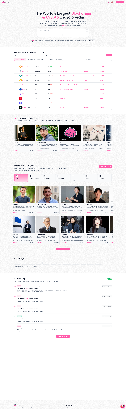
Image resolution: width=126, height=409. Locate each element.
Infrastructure (67, 263)
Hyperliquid (25, 107)
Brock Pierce (70, 75)
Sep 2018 (102, 89)
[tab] (20, 59)
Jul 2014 (102, 71)
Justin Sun (62, 98)
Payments (34, 266)
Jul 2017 (102, 80)
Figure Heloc (25, 102)
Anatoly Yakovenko (64, 93)
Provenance (86, 102)
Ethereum (60, 34)
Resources (62, 2)
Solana (85, 93)
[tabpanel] (63, 86)
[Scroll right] (110, 118)
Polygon (85, 75)
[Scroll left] (106, 118)
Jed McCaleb (69, 84)
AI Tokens (49, 34)
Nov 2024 (102, 107)
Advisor (39, 263)
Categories (45, 2)
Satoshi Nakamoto (64, 66)
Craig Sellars (76, 75)
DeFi (43, 34)
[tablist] (38, 59)
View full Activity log (62, 336)
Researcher (76, 263)
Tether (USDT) (25, 75)
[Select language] (113, 2)
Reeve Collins (63, 75)
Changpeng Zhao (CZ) (65, 80)
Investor (53, 263)
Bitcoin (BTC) (25, 66)
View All (108, 55)
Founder (17, 263)
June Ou (62, 102)
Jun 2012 (102, 84)
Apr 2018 (102, 93)
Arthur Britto (76, 84)
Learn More (85, 40)
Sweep (27, 288)
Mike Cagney (67, 102)
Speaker (24, 263)
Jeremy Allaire (63, 89)
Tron (23, 98)
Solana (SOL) (25, 93)
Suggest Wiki (120, 2)
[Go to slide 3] (111, 184)
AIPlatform (98, 263)
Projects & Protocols (25, 286)
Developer (46, 263)
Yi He (72, 80)
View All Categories (104, 166)
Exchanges (66, 34)
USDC (23, 89)
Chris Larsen (63, 84)
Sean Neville (70, 89)
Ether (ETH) (25, 71)
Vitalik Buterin (63, 71)
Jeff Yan (62, 107)
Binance (24, 80)
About (69, 2)
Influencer (90, 263)
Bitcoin (54, 34)
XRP (23, 84)
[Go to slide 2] (110, 184)
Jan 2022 (102, 102)
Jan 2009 (102, 66)
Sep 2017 (102, 98)
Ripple (85, 84)
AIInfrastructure (19, 266)
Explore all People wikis (62, 249)
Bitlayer (28, 328)
